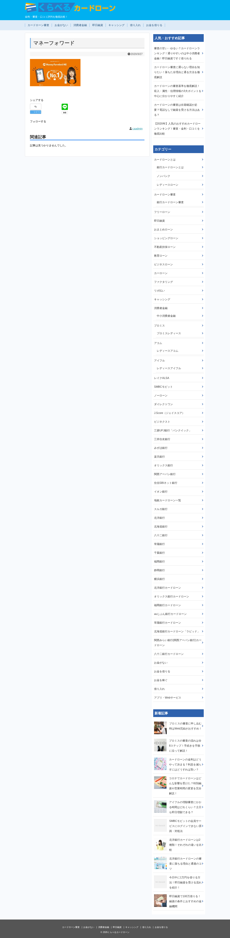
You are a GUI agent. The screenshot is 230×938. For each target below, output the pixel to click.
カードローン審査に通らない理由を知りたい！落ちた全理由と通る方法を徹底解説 (177, 72)
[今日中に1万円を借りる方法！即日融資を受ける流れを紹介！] (160, 875)
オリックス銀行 (163, 465)
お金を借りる (154, 25)
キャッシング (116, 25)
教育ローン (161, 255)
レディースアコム (167, 350)
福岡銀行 (159, 561)
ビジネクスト (162, 421)
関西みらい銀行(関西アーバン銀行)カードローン (178, 643)
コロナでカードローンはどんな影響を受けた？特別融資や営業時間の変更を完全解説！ (185, 786)
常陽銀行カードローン (167, 622)
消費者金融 (80, 25)
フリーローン (162, 212)
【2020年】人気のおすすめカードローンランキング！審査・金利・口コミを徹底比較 (177, 128)
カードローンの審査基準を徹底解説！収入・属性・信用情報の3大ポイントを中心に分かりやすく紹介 (177, 91)
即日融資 (97, 25)
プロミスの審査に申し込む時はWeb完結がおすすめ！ (185, 726)
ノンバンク (163, 176)
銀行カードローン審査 (170, 202)
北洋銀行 (159, 517)
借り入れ (135, 25)
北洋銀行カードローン (167, 587)
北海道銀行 (161, 526)
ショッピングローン (166, 238)
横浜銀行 (159, 579)
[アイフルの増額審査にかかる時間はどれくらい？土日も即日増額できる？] (160, 799)
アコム (158, 343)
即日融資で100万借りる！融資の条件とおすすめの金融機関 (185, 901)
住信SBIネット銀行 (165, 482)
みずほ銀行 (161, 447)
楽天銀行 (159, 456)
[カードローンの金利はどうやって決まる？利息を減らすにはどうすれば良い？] (160, 757)
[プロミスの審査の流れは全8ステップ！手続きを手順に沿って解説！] (160, 738)
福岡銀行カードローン (167, 605)
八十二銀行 (161, 535)
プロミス (159, 325)
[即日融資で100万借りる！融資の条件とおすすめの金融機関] (160, 893)
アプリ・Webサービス (167, 697)
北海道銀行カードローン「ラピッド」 (177, 631)
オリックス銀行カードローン (171, 596)
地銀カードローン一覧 (167, 500)
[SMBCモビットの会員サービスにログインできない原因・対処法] (160, 818)
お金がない (61, 25)
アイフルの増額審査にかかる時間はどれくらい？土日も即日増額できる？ (185, 807)
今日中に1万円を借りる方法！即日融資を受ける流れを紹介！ (185, 882)
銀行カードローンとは (170, 167)
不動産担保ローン (165, 247)
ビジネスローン (163, 264)
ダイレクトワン (163, 404)
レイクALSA (161, 378)
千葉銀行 (159, 552)
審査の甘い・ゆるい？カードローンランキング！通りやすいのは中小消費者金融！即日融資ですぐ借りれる (177, 53)
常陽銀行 (159, 544)
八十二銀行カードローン (169, 653)
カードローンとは (165, 159)
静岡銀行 (159, 570)
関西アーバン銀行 (165, 474)
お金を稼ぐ (161, 680)
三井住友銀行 (162, 439)
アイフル (159, 360)
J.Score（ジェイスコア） (169, 413)
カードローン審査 (38, 25)
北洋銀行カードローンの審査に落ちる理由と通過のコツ (185, 863)
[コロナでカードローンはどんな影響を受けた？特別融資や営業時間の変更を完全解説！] (160, 775)
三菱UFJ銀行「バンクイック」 (172, 430)
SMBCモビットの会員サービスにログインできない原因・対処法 (185, 826)
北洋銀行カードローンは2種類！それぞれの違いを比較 (185, 844)
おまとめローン (163, 229)
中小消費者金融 (166, 315)
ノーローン (161, 395)
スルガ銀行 (161, 509)
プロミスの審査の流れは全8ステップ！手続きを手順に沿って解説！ (185, 745)
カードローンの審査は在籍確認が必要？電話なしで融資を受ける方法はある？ (177, 109)
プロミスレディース (169, 333)
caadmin (137, 128)
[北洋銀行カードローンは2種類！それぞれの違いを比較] (160, 837)
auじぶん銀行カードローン (170, 614)
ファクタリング (163, 281)
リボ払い (159, 290)
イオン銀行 (161, 491)
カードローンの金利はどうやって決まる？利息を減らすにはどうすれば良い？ (185, 764)
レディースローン (167, 184)
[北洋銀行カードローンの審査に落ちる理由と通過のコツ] (160, 856)
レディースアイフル (169, 368)
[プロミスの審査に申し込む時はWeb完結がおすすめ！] (160, 721)
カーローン (161, 273)
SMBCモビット (163, 386)
